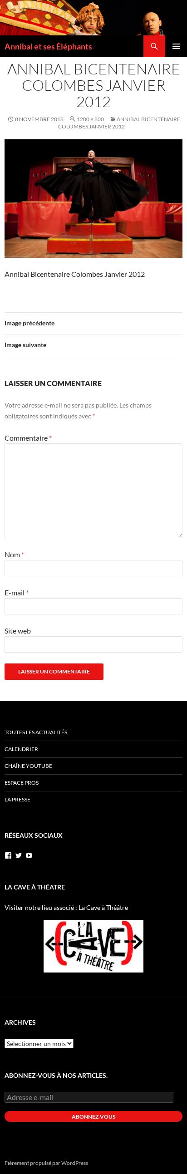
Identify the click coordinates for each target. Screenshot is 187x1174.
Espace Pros (22, 782)
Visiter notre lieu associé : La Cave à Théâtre (66, 907)
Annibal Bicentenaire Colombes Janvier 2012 (119, 123)
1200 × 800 (90, 119)
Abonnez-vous (93, 1116)
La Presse (17, 799)
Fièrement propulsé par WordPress (46, 1162)
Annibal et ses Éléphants (48, 46)
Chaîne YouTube (28, 765)
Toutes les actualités (36, 732)
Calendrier (21, 749)
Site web (18, 630)
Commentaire (28, 437)
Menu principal (176, 46)
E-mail (17, 592)
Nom (14, 554)
